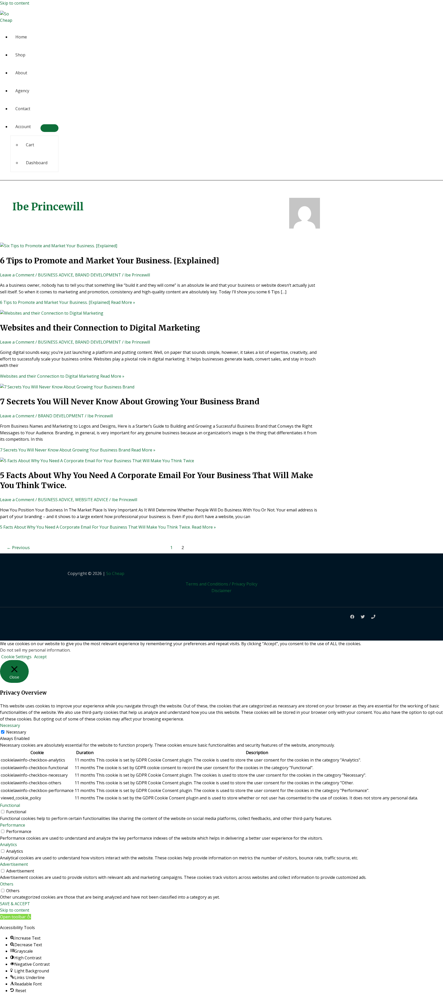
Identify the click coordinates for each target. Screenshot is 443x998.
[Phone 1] (373, 617)
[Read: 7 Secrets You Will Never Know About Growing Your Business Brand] (67, 387)
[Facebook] (352, 617)
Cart (30, 145)
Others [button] (6, 884)
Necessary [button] (10, 725)
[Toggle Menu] (49, 128)
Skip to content (14, 3)
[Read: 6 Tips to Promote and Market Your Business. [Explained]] (58, 246)
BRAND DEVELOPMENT (98, 275)
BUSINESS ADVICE (55, 275)
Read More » (67, 302)
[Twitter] (363, 617)
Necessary (16, 732)
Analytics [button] (8, 844)
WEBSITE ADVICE (91, 499)
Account (23, 126)
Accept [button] (40, 657)
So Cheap (115, 573)
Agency (22, 91)
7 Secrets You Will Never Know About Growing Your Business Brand (129, 401)
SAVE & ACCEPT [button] (15, 904)
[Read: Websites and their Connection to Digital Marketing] (51, 313)
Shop (20, 55)
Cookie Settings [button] (16, 657)
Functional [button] (10, 805)
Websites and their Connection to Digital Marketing (100, 328)
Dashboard (36, 163)
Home (21, 37)
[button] (15, 917)
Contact (22, 108)
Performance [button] (12, 825)
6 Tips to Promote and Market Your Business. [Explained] (109, 260)
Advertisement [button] (14, 864)
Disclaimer (221, 590)
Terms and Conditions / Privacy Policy (221, 584)
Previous (18, 547)
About (21, 73)
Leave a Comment (17, 275)
